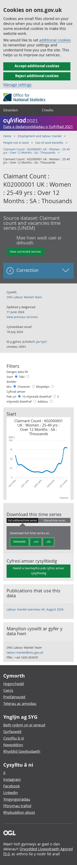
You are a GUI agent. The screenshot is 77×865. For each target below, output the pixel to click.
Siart (10, 377)
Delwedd (19, 541)
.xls (48, 541)
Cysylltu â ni (13, 738)
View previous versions (22, 317)
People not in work (16, 143)
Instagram (12, 779)
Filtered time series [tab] (55, 520)
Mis (9, 387)
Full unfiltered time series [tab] (22, 520)
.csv (35, 541)
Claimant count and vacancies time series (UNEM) (32, 223)
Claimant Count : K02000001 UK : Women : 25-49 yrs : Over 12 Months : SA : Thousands (36, 150)
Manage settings (17, 84)
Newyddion (13, 744)
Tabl (22, 377)
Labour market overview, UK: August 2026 (35, 609)
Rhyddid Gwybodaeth (21, 751)
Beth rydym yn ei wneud (24, 724)
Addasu (43, 401)
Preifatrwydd (14, 696)
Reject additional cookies (37, 75)
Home (7, 136)
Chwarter (24, 387)
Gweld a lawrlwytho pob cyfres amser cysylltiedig (38, 570)
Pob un (12, 396)
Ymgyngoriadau (16, 799)
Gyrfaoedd (12, 731)
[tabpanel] (38, 538)
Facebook (11, 786)
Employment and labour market (40, 136)
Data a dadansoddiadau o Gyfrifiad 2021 (38, 126)
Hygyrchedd (13, 683)
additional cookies (55, 40)
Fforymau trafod (17, 805)
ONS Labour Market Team (24, 297)
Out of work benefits (49, 143)
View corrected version (25, 251)
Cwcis (8, 690)
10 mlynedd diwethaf (37, 396)
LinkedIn (10, 792)
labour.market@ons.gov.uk (25, 652)
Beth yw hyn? (38, 342)
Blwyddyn (43, 387)
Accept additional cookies (37, 66)
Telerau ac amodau (19, 703)
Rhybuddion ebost (19, 812)
